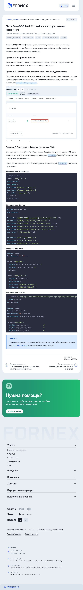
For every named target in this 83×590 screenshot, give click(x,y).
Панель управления (13, 38)
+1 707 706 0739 (16, 550)
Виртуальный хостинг (50, 38)
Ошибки (64, 38)
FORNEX (13, 548)
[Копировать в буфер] (75, 175)
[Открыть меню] (74, 6)
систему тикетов (20, 345)
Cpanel (38, 38)
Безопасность (28, 38)
